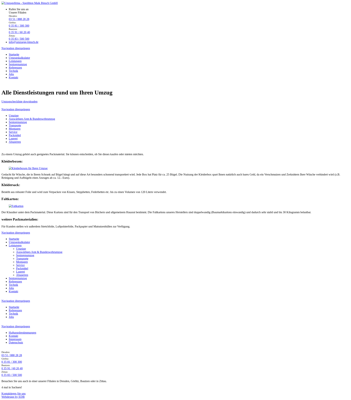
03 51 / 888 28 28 (19, 19)
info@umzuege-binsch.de (23, 42)
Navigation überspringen (15, 48)
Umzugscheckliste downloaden (19, 101)
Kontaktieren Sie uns (13, 393)
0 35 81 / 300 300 (19, 25)
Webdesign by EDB (13, 396)
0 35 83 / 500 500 (19, 38)
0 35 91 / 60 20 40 (19, 32)
